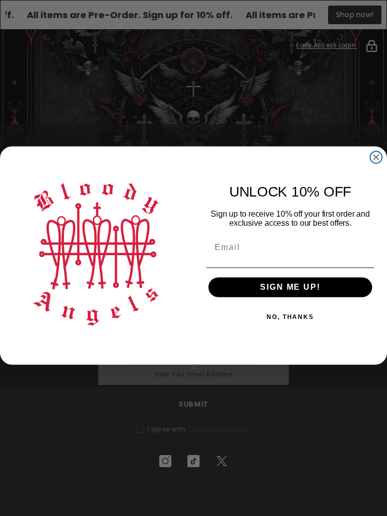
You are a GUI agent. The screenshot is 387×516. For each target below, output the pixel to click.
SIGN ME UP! (290, 287)
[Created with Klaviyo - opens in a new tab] (193, 367)
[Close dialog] (376, 157)
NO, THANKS (290, 317)
